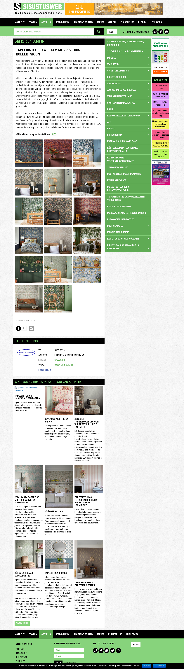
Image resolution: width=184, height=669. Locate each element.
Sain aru (147, 666)
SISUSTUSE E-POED (116, 77)
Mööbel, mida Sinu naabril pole (160, 103)
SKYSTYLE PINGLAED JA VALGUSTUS (160, 95)
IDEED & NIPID (62, 22)
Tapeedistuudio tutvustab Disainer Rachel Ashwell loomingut (85, 501)
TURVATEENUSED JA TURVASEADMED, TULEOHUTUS (126, 198)
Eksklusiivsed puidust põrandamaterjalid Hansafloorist (160, 124)
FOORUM (33, 22)
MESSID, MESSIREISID (118, 232)
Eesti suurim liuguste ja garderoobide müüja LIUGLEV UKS (160, 135)
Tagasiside (21, 653)
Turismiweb (21, 657)
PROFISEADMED (115, 225)
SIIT (54, 134)
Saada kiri (60, 359)
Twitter (112, 650)
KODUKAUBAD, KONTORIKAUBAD (123, 115)
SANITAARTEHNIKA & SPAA (121, 102)
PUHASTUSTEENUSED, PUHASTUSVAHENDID (118, 188)
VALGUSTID (113, 64)
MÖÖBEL (111, 57)
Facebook (160, 31)
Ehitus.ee (20, 661)
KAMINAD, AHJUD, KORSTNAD (122, 141)
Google (118, 650)
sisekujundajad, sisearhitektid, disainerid (125, 43)
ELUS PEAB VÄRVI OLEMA (160, 87)
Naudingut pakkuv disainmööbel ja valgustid (160, 154)
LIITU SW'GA (156, 22)
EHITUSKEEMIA (114, 134)
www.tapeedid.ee (63, 364)
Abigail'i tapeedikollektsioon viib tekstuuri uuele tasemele (86, 423)
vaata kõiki (22, 623)
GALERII (112, 22)
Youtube (166, 31)
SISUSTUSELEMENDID (118, 70)
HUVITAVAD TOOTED (83, 22)
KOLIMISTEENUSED (116, 180)
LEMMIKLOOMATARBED (119, 206)
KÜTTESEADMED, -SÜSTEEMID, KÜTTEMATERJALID (122, 149)
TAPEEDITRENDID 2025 (56, 573)
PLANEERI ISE (127, 22)
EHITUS (111, 128)
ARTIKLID (46, 22)
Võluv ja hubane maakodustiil (24, 574)
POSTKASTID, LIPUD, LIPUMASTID (124, 173)
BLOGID (142, 22)
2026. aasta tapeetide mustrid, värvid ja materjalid (27, 500)
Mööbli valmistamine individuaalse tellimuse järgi (160, 113)
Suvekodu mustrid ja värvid (56, 420)
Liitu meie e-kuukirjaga (136, 31)
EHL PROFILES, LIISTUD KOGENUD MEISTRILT (160, 144)
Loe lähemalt (159, 666)
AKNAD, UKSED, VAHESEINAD (121, 89)
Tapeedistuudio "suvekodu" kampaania (27, 397)
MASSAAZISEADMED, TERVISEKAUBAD (126, 213)
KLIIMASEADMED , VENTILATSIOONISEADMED (120, 159)
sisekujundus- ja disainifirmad (125, 51)
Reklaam (20, 649)
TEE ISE (100, 22)
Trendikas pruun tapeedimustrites (84, 584)
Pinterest (155, 31)
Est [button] (111, 31)
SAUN (110, 109)
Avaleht (20, 22)
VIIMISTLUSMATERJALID (119, 96)
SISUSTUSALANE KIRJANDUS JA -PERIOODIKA (124, 247)
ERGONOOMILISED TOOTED (120, 219)
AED (109, 122)
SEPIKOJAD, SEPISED (117, 167)
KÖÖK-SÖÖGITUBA (54, 511)
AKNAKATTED (114, 83)
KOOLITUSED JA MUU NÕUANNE (123, 238)
